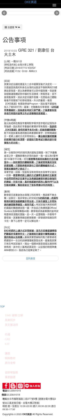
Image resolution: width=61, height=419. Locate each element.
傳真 (4, 394)
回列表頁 (30, 258)
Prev (4, 13)
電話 (4, 390)
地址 (4, 398)
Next (56, 13)
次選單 (11, 27)
